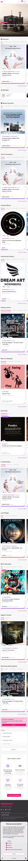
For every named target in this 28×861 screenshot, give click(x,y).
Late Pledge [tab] (22, 157)
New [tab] (10, 413)
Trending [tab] (3, 464)
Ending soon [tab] (16, 464)
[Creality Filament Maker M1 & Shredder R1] (13, 121)
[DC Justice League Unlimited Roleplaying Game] (13, 582)
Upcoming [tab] (8, 157)
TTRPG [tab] (13, 310)
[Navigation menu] (26, 1)
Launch (13, 724)
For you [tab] (3, 157)
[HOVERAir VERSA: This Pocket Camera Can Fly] (13, 57)
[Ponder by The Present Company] (13, 429)
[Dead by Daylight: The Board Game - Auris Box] (13, 326)
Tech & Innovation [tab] (8, 42)
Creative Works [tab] (16, 42)
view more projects (22, 85)
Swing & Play (6, 393)
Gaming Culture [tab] (24, 42)
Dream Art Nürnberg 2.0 (9, 291)
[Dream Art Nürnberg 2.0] (13, 275)
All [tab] (1, 42)
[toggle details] (24, 83)
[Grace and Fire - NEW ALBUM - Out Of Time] (13, 531)
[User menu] (24, 2)
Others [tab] (25, 310)
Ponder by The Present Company (12, 446)
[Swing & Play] (13, 377)
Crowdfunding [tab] (15, 157)
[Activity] (21, 1)
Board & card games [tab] (6, 310)
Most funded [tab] (9, 464)
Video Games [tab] (20, 310)
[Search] (18, 2)
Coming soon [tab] (4, 413)
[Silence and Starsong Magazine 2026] (13, 224)
